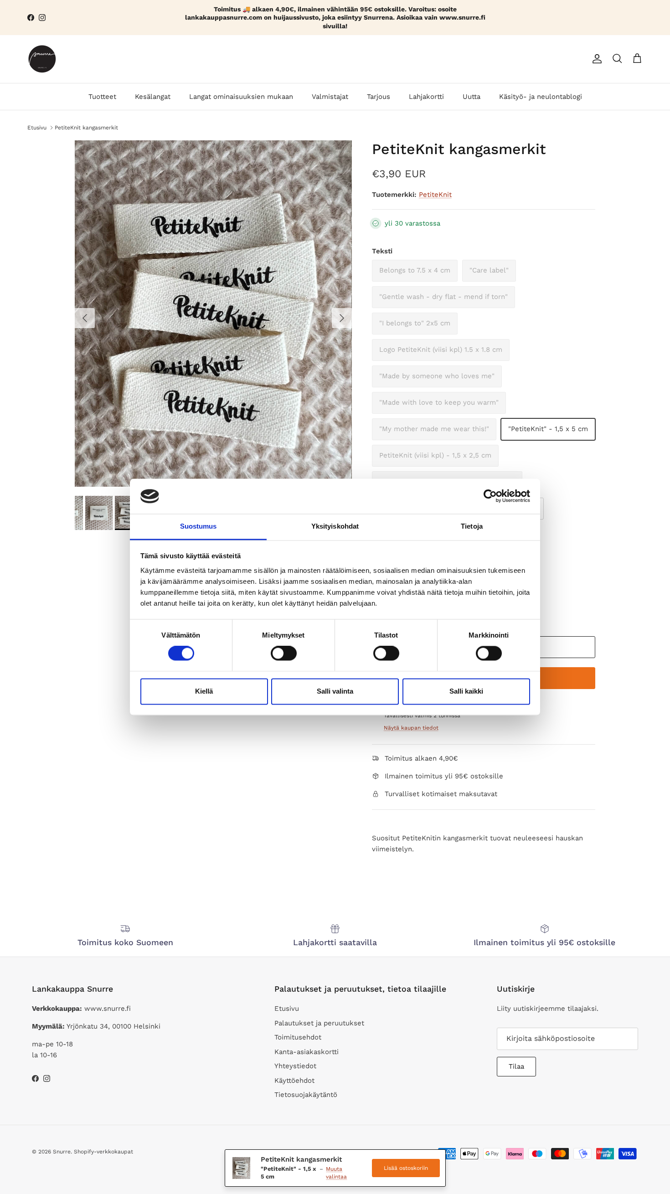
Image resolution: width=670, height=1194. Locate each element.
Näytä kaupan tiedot (411, 728)
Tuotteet (102, 97)
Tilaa (516, 1066)
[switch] (284, 653)
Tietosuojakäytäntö (305, 1095)
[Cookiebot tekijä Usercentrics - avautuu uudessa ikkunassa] (490, 496)
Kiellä (204, 691)
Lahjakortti (426, 97)
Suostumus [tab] (198, 526)
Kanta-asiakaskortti (306, 1052)
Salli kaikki (466, 691)
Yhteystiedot (295, 1066)
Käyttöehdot (294, 1080)
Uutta (471, 97)
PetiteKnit (435, 194)
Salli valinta (335, 691)
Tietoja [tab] (472, 526)
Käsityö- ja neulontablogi (540, 97)
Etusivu (36, 127)
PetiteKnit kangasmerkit (86, 127)
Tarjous (378, 97)
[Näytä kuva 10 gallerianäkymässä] (213, 313)
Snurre (62, 1151)
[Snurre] (42, 59)
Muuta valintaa (336, 1173)
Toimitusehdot (297, 1037)
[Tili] (595, 58)
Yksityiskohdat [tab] (335, 526)
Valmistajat (330, 97)
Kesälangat (152, 97)
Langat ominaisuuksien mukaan (241, 97)
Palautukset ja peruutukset (319, 1023)
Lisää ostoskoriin (406, 1168)
